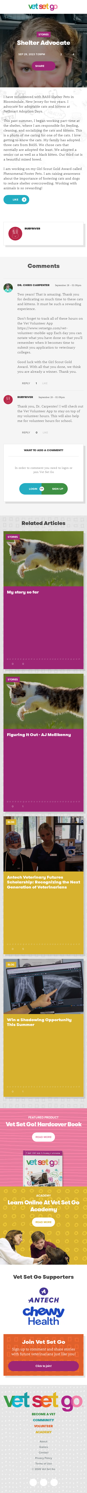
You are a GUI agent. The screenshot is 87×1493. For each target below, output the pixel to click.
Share (40, 65)
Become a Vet (43, 1414)
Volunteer (43, 1426)
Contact (43, 1452)
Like (45, 383)
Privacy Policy (43, 1458)
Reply (25, 383)
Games (43, 1447)
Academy (43, 1432)
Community (43, 1420)
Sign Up (57, 488)
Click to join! (43, 1366)
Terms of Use (43, 1463)
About (43, 1441)
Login (33, 488)
